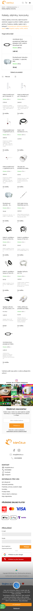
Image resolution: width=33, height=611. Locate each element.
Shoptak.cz (26, 576)
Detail (4, 325)
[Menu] (30, 3)
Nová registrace (6, 546)
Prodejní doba (6, 491)
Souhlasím (17, 604)
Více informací (23, 600)
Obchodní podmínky (7, 484)
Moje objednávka (7, 496)
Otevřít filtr (6, 76)
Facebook (14, 450)
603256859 (18, 458)
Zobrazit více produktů (16, 72)
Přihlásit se (16, 425)
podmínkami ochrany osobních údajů (17, 431)
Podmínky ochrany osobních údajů (12, 487)
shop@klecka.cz (18, 454)
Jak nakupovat (6, 482)
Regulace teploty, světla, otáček (18, 28)
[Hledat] (22, 2)
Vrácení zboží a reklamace (9, 494)
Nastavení (16, 608)
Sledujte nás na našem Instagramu (17, 382)
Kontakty (4, 489)
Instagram (19, 450)
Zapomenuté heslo (7, 548)
